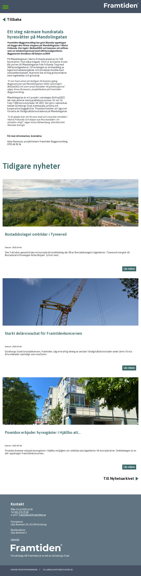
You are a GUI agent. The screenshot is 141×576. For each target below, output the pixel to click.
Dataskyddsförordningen (24, 569)
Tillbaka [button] (14, 19)
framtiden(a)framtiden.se (32, 514)
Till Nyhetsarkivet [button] (118, 478)
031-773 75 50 (21, 512)
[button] (5, 5)
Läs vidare (129, 268)
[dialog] (70, 226)
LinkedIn (15, 539)
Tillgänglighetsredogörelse (58, 569)
